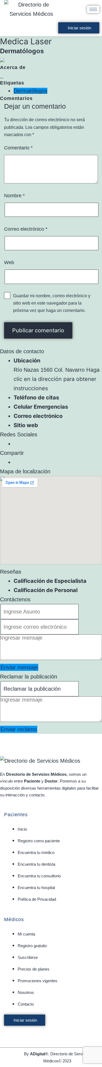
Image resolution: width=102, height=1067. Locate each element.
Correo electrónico (25, 229)
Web (9, 262)
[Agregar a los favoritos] (1, 75)
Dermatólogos (30, 91)
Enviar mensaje (19, 667)
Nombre (14, 195)
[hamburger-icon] (93, 9)
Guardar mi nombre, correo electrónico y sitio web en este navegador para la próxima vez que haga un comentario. (51, 303)
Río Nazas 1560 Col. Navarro (49, 370)
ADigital (37, 1054)
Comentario (18, 148)
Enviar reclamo (19, 729)
